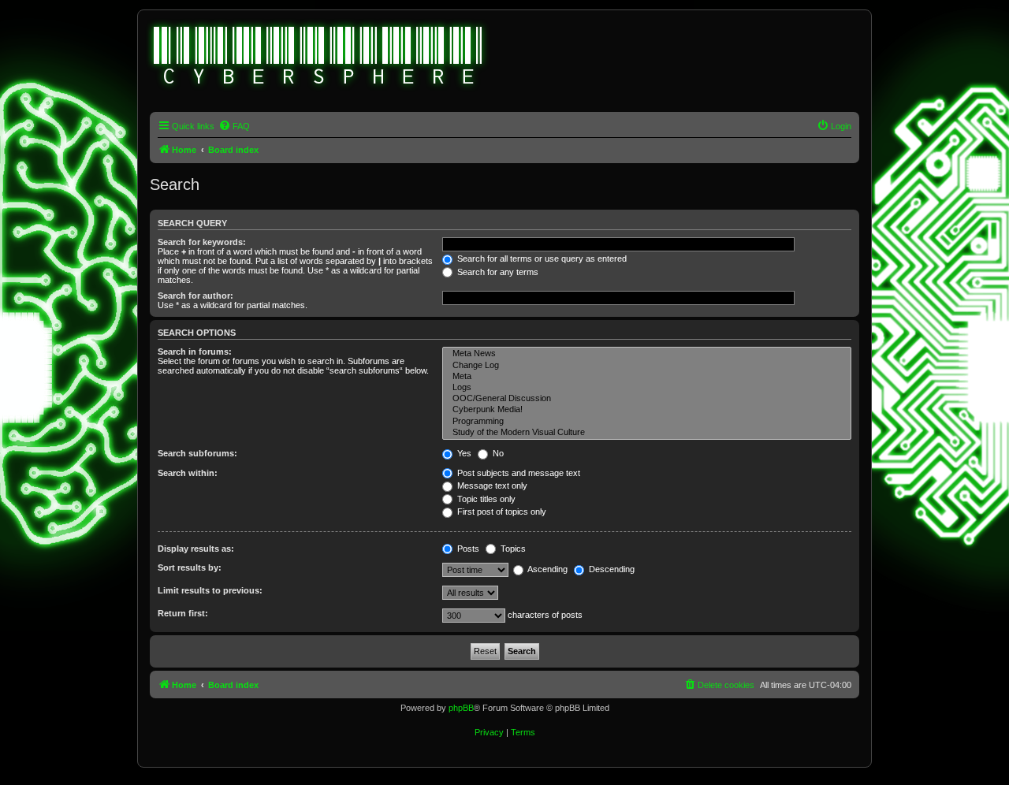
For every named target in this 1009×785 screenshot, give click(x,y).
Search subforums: (197, 453)
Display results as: (196, 548)
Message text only (491, 485)
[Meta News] (647, 353)
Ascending (547, 569)
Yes (463, 453)
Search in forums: (195, 351)
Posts (467, 548)
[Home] (318, 57)
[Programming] (647, 421)
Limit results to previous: (210, 590)
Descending (610, 569)
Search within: (188, 473)
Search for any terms (496, 272)
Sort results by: (190, 567)
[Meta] (647, 376)
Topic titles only (485, 499)
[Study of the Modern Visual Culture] (647, 432)
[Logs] (647, 387)
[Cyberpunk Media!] (647, 409)
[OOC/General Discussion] (647, 398)
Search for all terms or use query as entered (541, 258)
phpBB (461, 707)
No (497, 453)
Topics (512, 548)
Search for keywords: (202, 242)
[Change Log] (647, 365)
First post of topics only (500, 511)
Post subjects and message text (517, 473)
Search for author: (195, 295)
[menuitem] (234, 126)
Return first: (183, 613)
